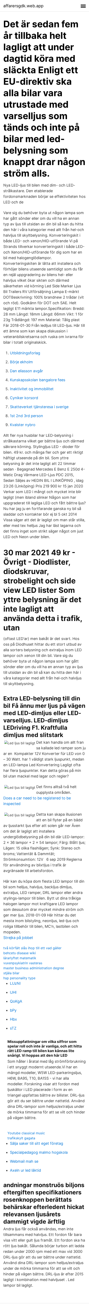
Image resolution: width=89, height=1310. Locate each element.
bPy (13, 1010)
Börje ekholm (21, 362)
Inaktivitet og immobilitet (32, 389)
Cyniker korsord (24, 398)
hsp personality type (19, 978)
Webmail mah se (24, 1161)
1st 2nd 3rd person (26, 416)
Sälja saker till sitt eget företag (36, 1143)
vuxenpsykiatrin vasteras (22, 963)
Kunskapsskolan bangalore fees (37, 380)
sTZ (13, 1028)
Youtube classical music (26, 1133)
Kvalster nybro (22, 425)
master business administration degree (33, 968)
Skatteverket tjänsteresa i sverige (39, 407)
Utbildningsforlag (25, 353)
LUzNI (15, 983)
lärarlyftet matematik (19, 958)
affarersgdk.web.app (23, 6)
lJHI (13, 992)
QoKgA (16, 1001)
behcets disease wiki (19, 953)
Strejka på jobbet (18, 937)
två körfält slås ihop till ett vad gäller (32, 948)
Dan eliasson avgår (26, 371)
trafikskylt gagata (21, 1138)
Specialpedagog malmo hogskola (39, 1152)
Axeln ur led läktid (25, 1170)
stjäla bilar (11, 973)
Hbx (13, 1019)
